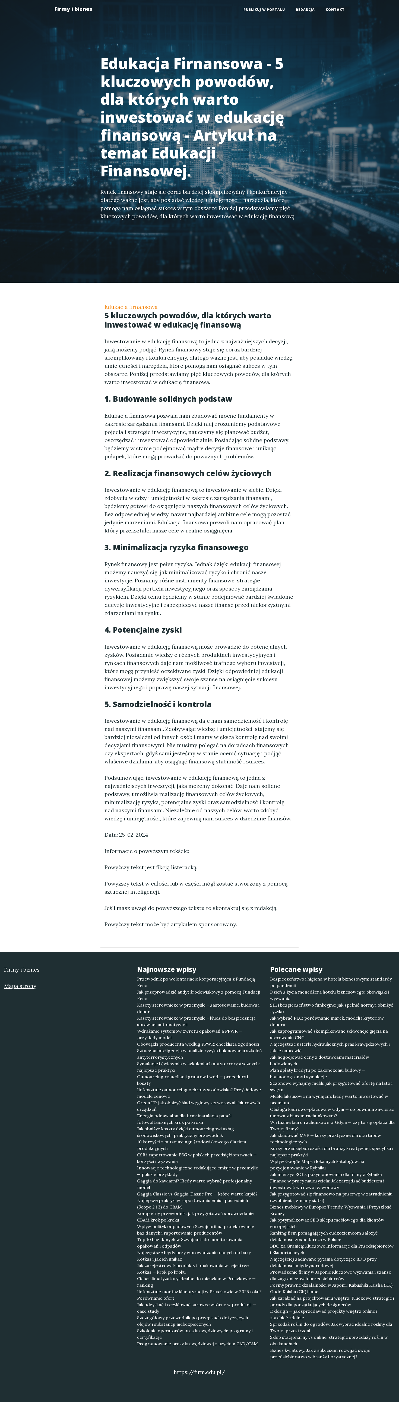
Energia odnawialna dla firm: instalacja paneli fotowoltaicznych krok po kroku (184, 1119)
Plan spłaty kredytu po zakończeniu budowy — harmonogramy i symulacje (317, 1073)
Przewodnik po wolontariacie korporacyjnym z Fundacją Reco (196, 982)
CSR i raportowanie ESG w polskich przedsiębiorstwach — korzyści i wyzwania (197, 1158)
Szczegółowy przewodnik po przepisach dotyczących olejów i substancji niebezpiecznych (192, 1321)
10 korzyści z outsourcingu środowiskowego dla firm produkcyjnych (191, 1145)
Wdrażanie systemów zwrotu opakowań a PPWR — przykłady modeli (189, 1034)
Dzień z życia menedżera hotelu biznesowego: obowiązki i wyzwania (329, 995)
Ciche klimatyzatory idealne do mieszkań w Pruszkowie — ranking (196, 1282)
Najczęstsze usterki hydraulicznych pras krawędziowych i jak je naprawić (330, 1047)
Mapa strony (20, 985)
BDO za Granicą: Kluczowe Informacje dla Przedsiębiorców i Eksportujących (332, 1249)
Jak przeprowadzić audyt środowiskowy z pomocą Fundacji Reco (198, 995)
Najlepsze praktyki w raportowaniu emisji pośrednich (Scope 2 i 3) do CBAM (192, 1204)
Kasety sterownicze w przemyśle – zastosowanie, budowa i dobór (198, 1008)
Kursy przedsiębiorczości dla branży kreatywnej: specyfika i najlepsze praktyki (331, 1151)
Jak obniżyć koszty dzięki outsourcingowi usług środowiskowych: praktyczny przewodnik (185, 1132)
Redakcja (305, 9)
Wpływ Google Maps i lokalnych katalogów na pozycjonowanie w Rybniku (317, 1165)
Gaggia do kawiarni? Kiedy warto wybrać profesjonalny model (194, 1184)
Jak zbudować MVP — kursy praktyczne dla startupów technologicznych (325, 1138)
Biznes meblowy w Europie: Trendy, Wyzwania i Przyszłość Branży (330, 1210)
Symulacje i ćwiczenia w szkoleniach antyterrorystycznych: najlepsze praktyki (198, 1067)
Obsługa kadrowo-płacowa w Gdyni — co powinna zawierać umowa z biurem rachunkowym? (332, 1112)
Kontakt (335, 9)
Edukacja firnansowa (131, 306)
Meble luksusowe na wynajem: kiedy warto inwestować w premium (329, 1099)
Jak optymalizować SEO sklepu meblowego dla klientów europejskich (327, 1223)
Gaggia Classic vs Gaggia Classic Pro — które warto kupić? (197, 1194)
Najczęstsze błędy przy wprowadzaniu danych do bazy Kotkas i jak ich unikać (194, 1256)
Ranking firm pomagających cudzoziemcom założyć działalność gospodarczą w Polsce (324, 1236)
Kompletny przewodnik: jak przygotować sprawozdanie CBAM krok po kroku (195, 1217)
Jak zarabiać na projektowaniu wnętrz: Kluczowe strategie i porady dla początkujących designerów (332, 1301)
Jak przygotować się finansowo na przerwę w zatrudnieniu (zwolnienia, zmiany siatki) (331, 1197)
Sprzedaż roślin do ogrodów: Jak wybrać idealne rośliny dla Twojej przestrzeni (331, 1327)
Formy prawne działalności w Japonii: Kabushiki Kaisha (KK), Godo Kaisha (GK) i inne (332, 1288)
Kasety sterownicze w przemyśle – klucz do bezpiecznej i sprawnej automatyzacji (196, 1021)
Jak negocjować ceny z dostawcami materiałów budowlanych (319, 1060)
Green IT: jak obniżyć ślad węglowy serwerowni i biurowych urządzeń (198, 1106)
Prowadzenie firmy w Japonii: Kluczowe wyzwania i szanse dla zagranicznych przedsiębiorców (330, 1275)
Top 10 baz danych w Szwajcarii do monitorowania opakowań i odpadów (189, 1243)
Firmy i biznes (73, 8)
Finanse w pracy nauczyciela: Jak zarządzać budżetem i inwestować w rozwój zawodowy (327, 1184)
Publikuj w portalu (264, 9)
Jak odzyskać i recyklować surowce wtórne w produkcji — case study (196, 1308)
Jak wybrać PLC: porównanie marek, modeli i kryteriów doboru (327, 1021)
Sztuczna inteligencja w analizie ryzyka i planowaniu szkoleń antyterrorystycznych (199, 1054)
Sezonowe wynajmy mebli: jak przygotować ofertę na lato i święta (331, 1086)
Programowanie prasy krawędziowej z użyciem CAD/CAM (197, 1343)
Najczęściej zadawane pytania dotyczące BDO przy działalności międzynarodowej (323, 1262)
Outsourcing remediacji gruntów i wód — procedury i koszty (192, 1080)
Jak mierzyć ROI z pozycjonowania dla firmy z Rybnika (326, 1174)
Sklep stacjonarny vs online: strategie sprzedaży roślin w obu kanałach (329, 1340)
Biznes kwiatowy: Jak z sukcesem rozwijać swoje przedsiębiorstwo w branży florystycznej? (320, 1353)
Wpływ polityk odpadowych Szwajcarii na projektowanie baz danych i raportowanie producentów (195, 1230)
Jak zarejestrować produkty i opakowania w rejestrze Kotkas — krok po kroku (193, 1269)
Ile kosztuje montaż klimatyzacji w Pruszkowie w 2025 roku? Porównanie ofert (199, 1295)
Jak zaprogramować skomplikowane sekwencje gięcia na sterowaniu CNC (329, 1034)
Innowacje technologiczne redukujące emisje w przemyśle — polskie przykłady (197, 1171)
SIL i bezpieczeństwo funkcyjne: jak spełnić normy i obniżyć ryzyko (331, 1008)
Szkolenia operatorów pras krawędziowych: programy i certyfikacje (195, 1334)
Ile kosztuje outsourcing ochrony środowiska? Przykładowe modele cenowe (199, 1093)
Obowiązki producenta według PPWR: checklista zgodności (198, 1044)
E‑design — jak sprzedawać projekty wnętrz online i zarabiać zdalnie (323, 1314)
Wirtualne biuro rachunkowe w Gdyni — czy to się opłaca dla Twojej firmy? (332, 1125)
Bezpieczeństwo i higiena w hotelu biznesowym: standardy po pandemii (331, 982)
